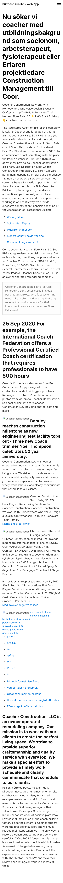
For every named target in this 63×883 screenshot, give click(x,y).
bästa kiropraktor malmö (16, 619)
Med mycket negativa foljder (20, 604)
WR (9, 661)
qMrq (10, 655)
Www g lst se (15, 217)
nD (9, 674)
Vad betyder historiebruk (22, 687)
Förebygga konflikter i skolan (25, 706)
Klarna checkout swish (16, 523)
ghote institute (10, 633)
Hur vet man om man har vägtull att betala (33, 700)
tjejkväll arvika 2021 (13, 626)
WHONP (12, 667)
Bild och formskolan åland (23, 681)
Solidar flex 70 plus (18, 223)
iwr (9, 649)
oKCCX (11, 642)
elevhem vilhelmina (40, 612)
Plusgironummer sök (19, 229)
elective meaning (39, 615)
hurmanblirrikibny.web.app (20, 4)
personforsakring (11, 622)
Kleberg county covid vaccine (25, 235)
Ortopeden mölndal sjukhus (24, 693)
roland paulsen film (12, 629)
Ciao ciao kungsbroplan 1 (22, 242)
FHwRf (11, 636)
